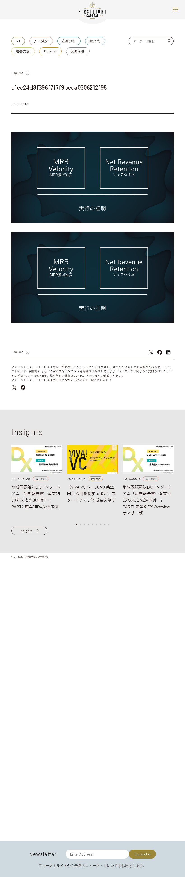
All (18, 41)
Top (13, 557)
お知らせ (78, 51)
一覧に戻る (17, 73)
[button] (76, 524)
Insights (26, 531)
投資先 (95, 41)
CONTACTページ (84, 375)
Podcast (50, 51)
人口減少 (41, 41)
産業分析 (69, 41)
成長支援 (23, 51)
